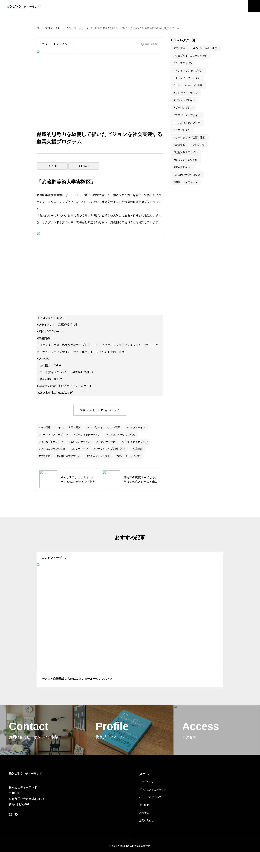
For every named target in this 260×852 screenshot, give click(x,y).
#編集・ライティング (128, 455)
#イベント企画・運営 (68, 427)
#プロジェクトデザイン (135, 441)
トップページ (146, 781)
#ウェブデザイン (135, 427)
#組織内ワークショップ (187, 174)
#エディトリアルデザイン (53, 434)
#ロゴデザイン (80, 448)
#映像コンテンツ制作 (98, 455)
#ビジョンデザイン (79, 441)
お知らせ (144, 812)
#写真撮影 (137, 448)
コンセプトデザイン (55, 44)
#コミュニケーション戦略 (120, 434)
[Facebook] (16, 814)
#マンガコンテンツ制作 (52, 448)
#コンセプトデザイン (51, 441)
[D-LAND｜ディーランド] (26, 9)
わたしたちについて (150, 797)
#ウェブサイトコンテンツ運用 (103, 427)
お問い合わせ (146, 820)
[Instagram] (10, 814)
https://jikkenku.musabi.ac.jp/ (55, 392)
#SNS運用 (45, 427)
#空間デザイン (182, 167)
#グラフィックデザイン (87, 434)
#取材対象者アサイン (68, 455)
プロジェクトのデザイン (152, 789)
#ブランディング (106, 441)
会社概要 (144, 804)
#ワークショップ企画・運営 (109, 448)
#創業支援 (45, 455)
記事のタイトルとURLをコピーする (100, 410)
